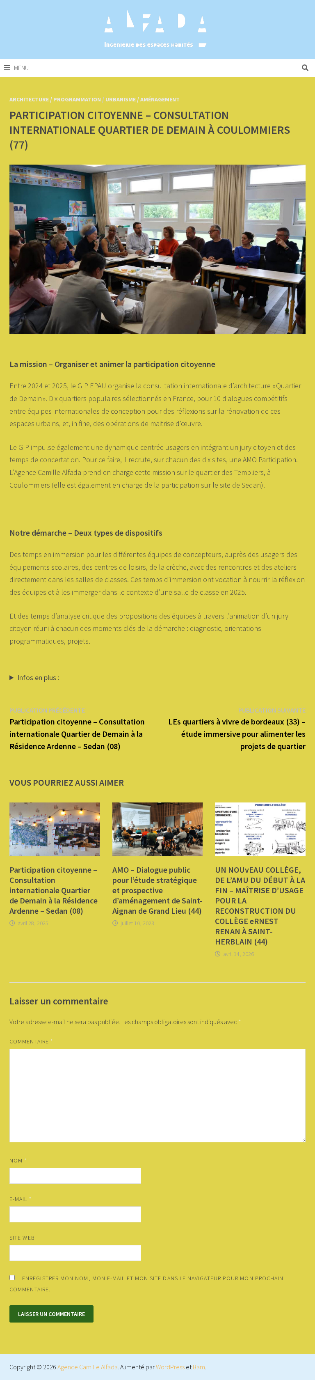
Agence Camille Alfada (87, 1367)
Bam (199, 1367)
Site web (22, 1237)
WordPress (170, 1367)
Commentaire (31, 1041)
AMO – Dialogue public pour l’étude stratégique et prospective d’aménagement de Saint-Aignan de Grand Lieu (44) (157, 890)
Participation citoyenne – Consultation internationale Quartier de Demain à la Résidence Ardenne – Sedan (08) (53, 890)
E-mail (20, 1199)
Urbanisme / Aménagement (142, 99)
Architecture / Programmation (55, 99)
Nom (18, 1160)
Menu (21, 68)
